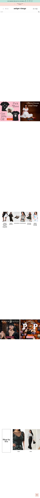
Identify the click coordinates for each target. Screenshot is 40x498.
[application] (37, 495)
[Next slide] (24, 4)
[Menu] (3, 9)
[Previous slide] (15, 4)
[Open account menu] (33, 9)
